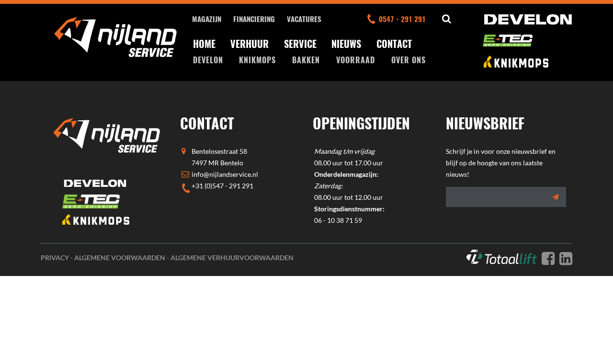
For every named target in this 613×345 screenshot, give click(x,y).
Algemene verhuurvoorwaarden (232, 257)
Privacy (55, 257)
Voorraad (355, 60)
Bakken (306, 60)
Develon (208, 60)
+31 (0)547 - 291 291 (222, 186)
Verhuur (249, 43)
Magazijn (206, 18)
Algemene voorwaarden (119, 257)
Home (204, 43)
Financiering (254, 18)
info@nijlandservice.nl (225, 174)
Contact (394, 43)
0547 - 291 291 (402, 18)
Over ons (408, 60)
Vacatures (304, 18)
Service (300, 43)
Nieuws (346, 43)
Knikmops (257, 60)
